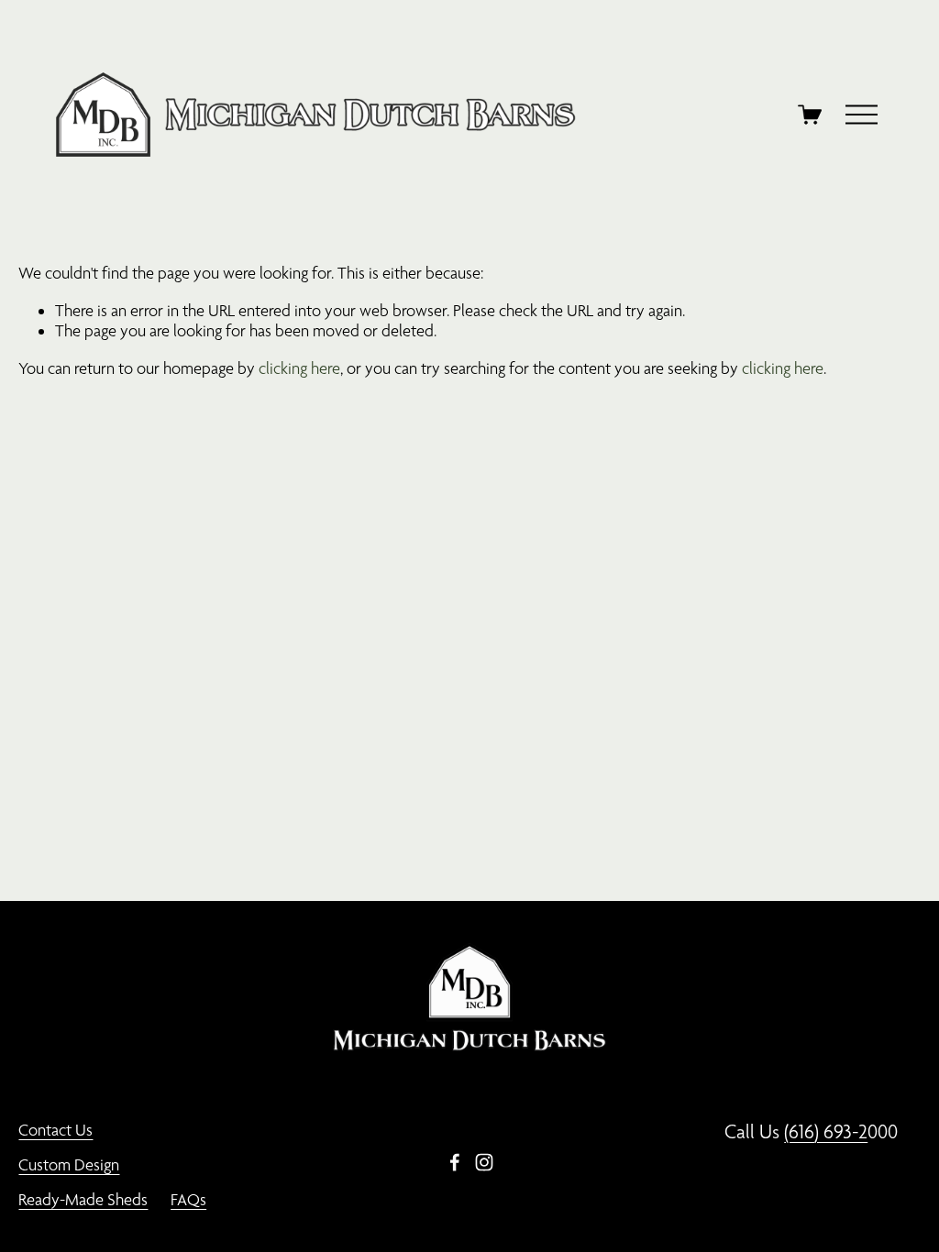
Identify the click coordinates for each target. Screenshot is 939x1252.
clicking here (299, 368)
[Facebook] (455, 1162)
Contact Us (55, 1129)
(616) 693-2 (825, 1131)
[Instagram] (484, 1162)
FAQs (188, 1199)
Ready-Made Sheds (83, 1199)
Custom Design (68, 1164)
